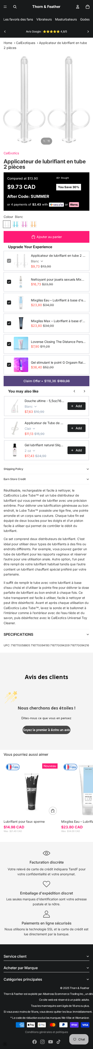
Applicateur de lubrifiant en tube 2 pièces (58, 255)
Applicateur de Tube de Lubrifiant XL (45, 423)
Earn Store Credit (15, 479)
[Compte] (78, 7)
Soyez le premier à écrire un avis (46, 730)
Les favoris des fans (18, 19)
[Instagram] (42, 1041)
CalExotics (11, 153)
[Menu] (5, 7)
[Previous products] (74, 391)
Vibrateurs (44, 19)
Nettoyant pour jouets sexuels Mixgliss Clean (58, 279)
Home (8, 43)
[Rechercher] (15, 7)
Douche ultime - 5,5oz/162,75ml (45, 401)
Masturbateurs (66, 19)
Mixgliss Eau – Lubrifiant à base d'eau (58, 300)
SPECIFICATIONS (18, 634)
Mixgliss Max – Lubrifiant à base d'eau (58, 321)
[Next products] (84, 391)
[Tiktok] (58, 1041)
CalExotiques (25, 43)
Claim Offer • (46, 381)
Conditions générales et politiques (46, 1032)
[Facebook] (34, 1041)
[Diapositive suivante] (88, 32)
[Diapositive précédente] (5, 32)
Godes (85, 19)
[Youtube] (50, 1041)
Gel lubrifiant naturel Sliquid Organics (45, 445)
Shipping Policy (13, 469)
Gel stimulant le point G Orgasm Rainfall (58, 362)
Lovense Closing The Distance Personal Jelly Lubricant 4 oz (58, 342)
